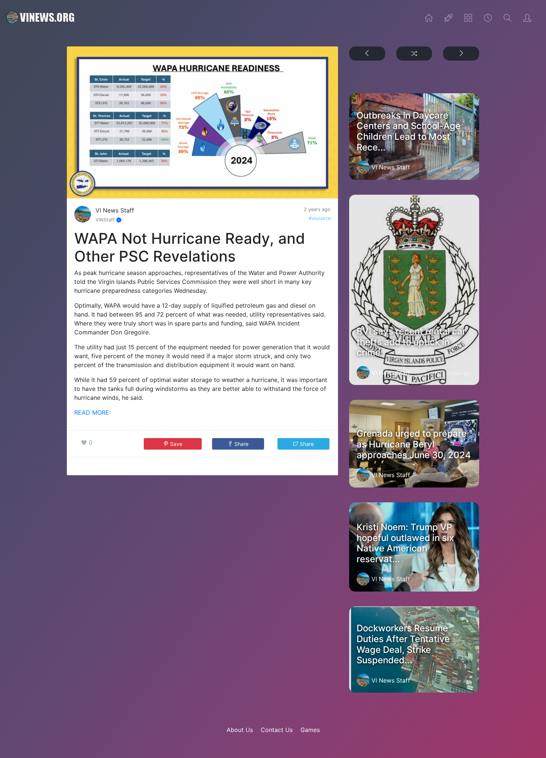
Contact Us (277, 729)
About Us (240, 729)
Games (310, 729)
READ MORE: (92, 412)
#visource (320, 218)
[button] (238, 444)
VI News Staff (114, 210)
